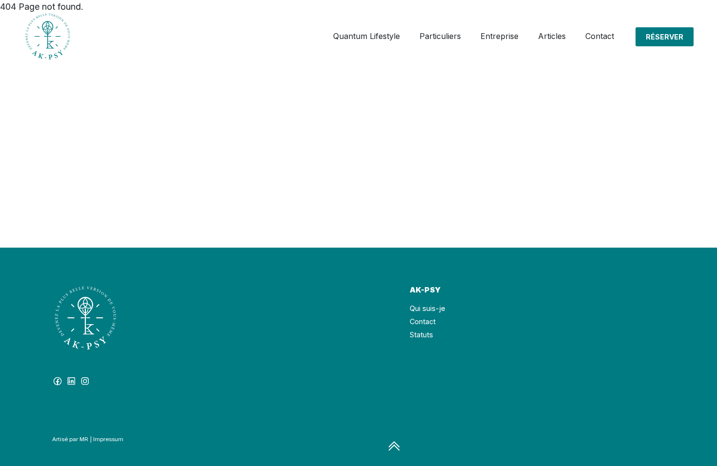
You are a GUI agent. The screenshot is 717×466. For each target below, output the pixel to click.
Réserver (664, 37)
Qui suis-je (427, 308)
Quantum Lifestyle (366, 36)
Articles (552, 36)
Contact (423, 321)
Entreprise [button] (499, 36)
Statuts (421, 334)
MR (84, 439)
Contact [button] (599, 36)
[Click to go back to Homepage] (47, 36)
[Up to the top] (394, 446)
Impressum (108, 439)
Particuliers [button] (440, 36)
